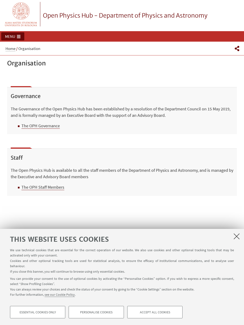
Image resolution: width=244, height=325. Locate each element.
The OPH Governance (40, 125)
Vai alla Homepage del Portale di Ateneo (21, 14)
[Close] (236, 236)
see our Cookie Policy (60, 294)
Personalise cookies (96, 312)
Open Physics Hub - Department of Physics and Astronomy (125, 15)
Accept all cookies (155, 312)
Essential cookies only (38, 312)
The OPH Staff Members (42, 187)
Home (10, 48)
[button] (12, 36)
